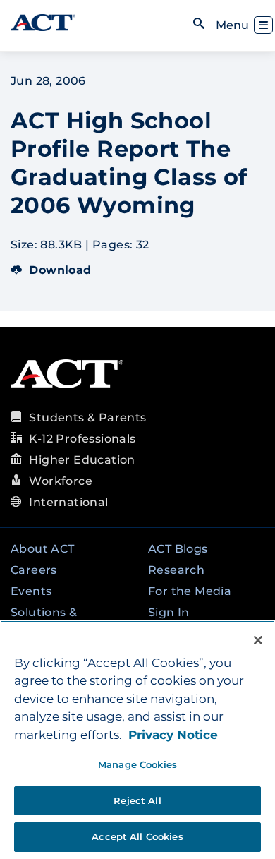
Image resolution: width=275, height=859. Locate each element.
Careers (34, 570)
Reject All (137, 800)
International (68, 502)
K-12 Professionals (82, 438)
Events (31, 591)
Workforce (60, 481)
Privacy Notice (173, 735)
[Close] (258, 640)
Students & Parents (87, 417)
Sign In (169, 612)
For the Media (189, 591)
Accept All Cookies (137, 836)
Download (60, 270)
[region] (137, 739)
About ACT (43, 548)
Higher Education (82, 460)
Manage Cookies (137, 764)
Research (176, 570)
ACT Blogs (178, 548)
